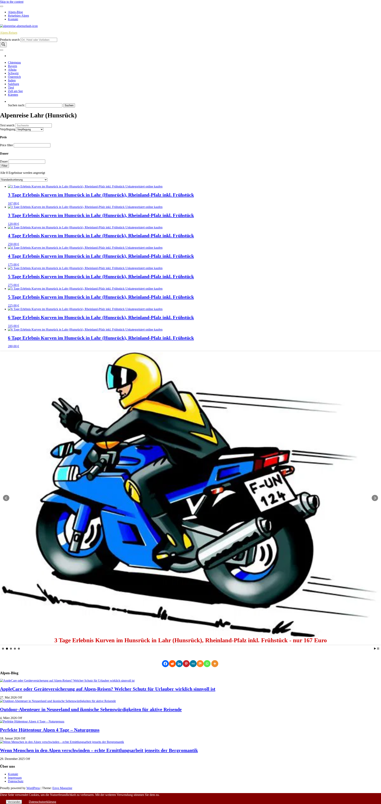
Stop (378, 648)
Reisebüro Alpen (18, 15)
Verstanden (14, 801)
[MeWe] (193, 663)
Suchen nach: (16, 105)
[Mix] (200, 663)
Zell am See (15, 91)
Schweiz (13, 73)
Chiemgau (14, 62)
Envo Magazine (62, 788)
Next (375, 498)
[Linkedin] (179, 663)
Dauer (4, 161)
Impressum (15, 777)
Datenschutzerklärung (42, 801)
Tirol (11, 87)
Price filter (6, 145)
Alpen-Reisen (8, 32)
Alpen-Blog (15, 12)
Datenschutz (15, 781)
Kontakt (13, 19)
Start (375, 648)
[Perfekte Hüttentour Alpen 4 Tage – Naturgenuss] (32, 721)
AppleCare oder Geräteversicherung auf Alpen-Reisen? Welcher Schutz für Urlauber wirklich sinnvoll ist (107, 689)
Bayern (12, 66)
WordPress (33, 788)
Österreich (14, 76)
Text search (7, 125)
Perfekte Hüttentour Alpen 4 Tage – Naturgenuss (49, 729)
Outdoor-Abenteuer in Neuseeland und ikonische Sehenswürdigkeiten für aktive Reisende (91, 709)
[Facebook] (165, 663)
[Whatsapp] (207, 663)
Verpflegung (7, 129)
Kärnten (13, 94)
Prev (6, 498)
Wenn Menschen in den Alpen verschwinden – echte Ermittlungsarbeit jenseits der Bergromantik (99, 750)
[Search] (3, 44)
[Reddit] (172, 663)
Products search (10, 39)
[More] (215, 663)
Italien (12, 80)
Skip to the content (11, 1)
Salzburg (13, 84)
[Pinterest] (186, 663)
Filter (4, 165)
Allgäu (12, 69)
